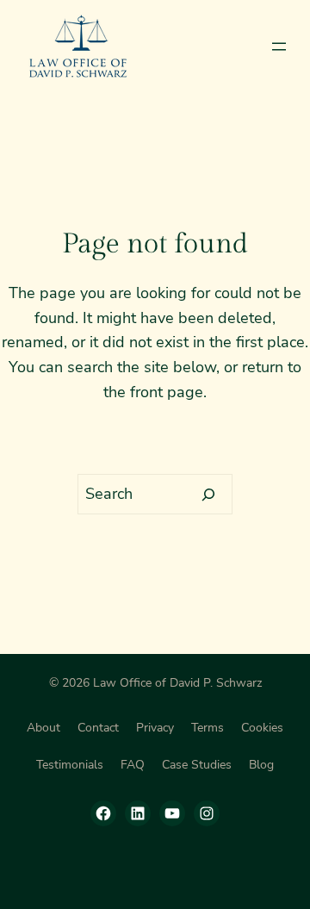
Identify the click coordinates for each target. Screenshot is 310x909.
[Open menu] (279, 46)
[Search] (209, 494)
